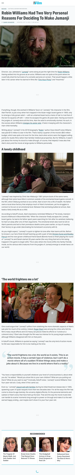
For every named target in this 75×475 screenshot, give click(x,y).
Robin (41, 130)
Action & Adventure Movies (17, 8)
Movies (4, 8)
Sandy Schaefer (8, 22)
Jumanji (25, 72)
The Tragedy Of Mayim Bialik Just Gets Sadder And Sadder (9, 457)
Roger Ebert (39, 329)
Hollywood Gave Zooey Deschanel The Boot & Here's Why (63, 457)
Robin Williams (63, 72)
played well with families (25, 387)
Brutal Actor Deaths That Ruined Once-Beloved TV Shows (28, 456)
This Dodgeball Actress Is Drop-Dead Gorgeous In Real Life (45, 457)
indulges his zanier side (32, 123)
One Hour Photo (44, 80)
